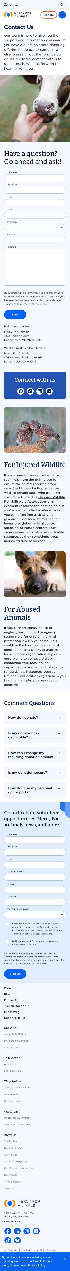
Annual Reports (13, 1181)
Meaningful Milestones (17, 1124)
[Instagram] (30, 391)
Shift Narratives (13, 1047)
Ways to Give (12, 1081)
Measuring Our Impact (17, 1117)
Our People (10, 1175)
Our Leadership (13, 1148)
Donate (49, 15)
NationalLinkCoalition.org (24, 676)
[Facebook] (20, 391)
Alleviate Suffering (15, 1034)
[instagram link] (27, 1231)
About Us (10, 1135)
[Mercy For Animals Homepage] (22, 1203)
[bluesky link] (17, 1240)
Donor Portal (13, 1017)
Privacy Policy (36, 1265)
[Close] (64, 1258)
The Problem (11, 1141)
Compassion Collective (17, 1087)
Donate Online (12, 1101)
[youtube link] (36, 1231)
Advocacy (10, 1064)
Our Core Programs (15, 1161)
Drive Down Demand (16, 1040)
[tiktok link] (8, 1240)
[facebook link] (8, 1231)
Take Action (12, 1058)
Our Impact (12, 1111)
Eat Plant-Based (13, 1071)
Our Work (11, 1027)
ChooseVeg (11, 1012)
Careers (8, 1188)
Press (7, 988)
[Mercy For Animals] (17, 14)
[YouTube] (49, 391)
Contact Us (11, 1000)
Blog (7, 994)
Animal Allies (12, 1094)
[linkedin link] (17, 1231)
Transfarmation (15, 1006)
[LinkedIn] (39, 391)
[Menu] (62, 15)
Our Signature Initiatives (18, 1168)
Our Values (10, 1154)
